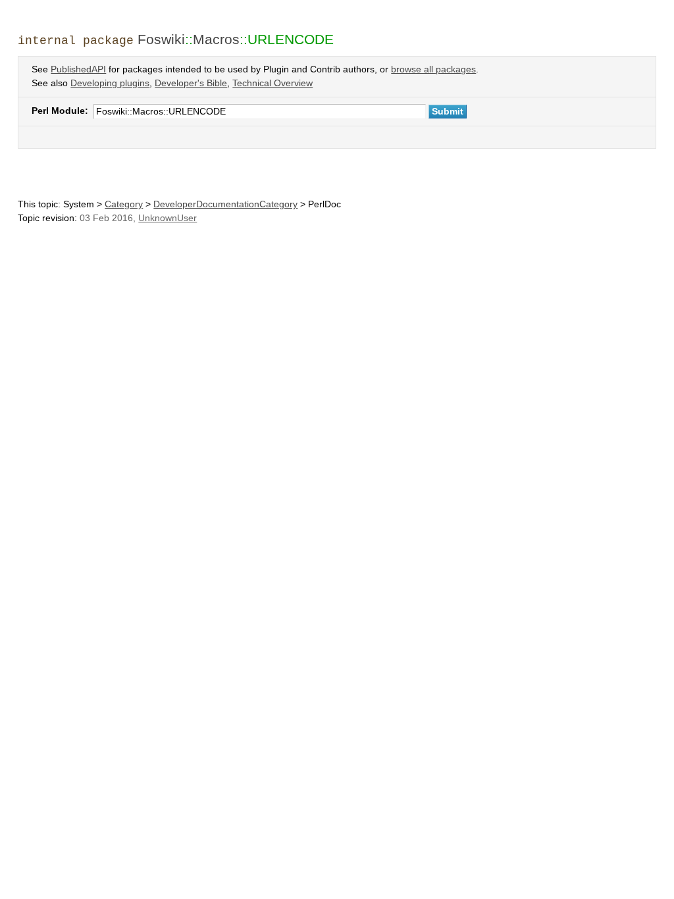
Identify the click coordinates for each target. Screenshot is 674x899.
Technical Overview (272, 83)
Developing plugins (109, 83)
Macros (216, 39)
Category (124, 204)
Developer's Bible (191, 83)
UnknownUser (167, 218)
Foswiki (161, 39)
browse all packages (433, 69)
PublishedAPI (78, 69)
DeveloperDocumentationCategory (225, 204)
